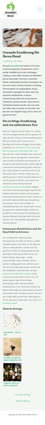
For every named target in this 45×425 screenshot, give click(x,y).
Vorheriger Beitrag (22, 394)
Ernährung (8, 61)
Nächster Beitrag (22, 401)
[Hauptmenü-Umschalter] (40, 9)
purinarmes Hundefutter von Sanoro (17, 273)
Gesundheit (15, 66)
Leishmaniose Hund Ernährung (15, 187)
